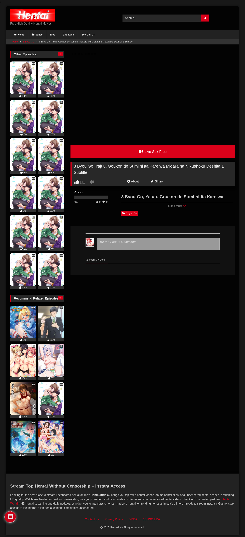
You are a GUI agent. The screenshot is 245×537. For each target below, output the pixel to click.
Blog (52, 34)
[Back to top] (234, 527)
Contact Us (92, 519)
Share (158, 181)
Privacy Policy (114, 519)
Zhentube (68, 34)
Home (21, 34)
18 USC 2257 (151, 519)
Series (39, 34)
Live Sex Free (155, 152)
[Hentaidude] (32, 15)
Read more (175, 205)
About (135, 181)
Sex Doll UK (88, 34)
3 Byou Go (28, 41)
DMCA (133, 519)
